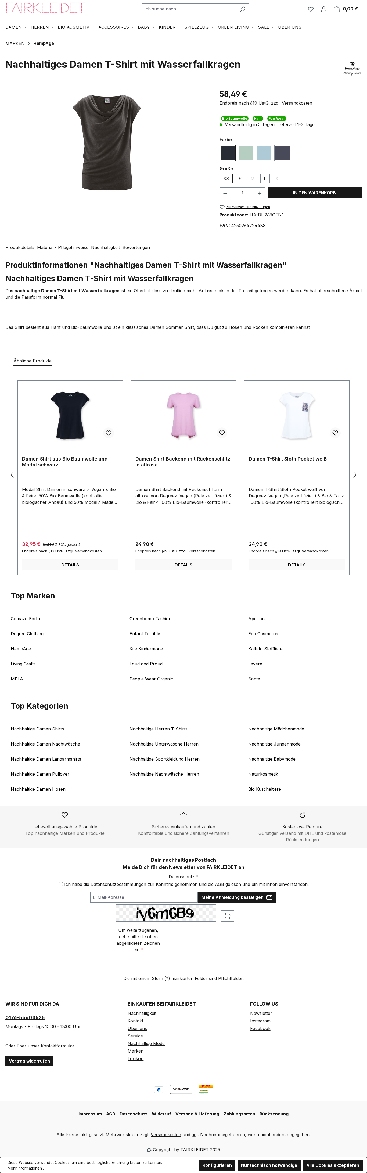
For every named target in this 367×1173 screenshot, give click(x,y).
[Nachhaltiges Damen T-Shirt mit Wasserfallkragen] (107, 142)
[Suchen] (242, 8)
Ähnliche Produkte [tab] (32, 360)
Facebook (260, 1028)
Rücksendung (274, 1114)
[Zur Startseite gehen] (45, 7)
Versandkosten (166, 1134)
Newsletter (261, 1013)
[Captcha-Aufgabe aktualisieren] (227, 916)
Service (135, 1036)
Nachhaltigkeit (142, 1013)
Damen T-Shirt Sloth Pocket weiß (288, 459)
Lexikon (135, 1058)
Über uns (137, 1028)
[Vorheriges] (12, 474)
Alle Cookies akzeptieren (332, 1165)
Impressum (90, 1114)
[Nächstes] (355, 474)
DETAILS (70, 565)
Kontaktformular (57, 1046)
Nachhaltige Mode (146, 1043)
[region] (107, 142)
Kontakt (135, 1021)
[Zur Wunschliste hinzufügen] (108, 432)
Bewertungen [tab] (136, 247)
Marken (135, 1051)
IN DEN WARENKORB (314, 192)
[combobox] (189, 8)
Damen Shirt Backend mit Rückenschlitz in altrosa (182, 462)
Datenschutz (133, 1114)
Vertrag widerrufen (29, 1061)
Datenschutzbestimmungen (118, 884)
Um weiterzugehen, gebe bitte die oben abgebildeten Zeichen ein (138, 940)
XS (226, 178)
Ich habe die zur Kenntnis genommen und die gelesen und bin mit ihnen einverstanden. (186, 884)
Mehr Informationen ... (26, 1168)
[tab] (19, 247)
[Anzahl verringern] (225, 192)
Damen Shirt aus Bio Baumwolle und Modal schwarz (65, 462)
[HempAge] (352, 68)
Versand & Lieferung (197, 1114)
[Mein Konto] (323, 8)
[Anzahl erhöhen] (259, 192)
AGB (219, 884)
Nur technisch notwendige (269, 1165)
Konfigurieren (217, 1165)
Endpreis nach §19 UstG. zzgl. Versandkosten (266, 103)
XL (279, 179)
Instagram (260, 1021)
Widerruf (161, 1114)
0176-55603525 (25, 1017)
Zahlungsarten (239, 1114)
